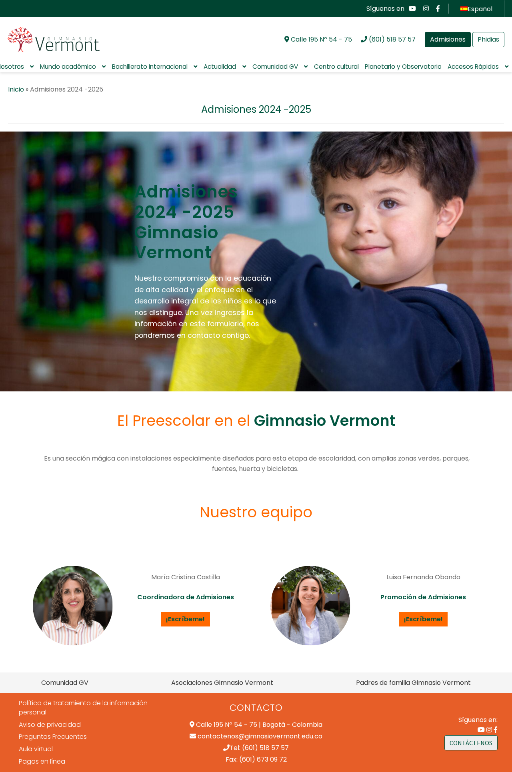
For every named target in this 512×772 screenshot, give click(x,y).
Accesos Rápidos (473, 66)
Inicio (16, 89)
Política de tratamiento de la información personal (83, 707)
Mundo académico (68, 66)
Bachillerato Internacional (150, 66)
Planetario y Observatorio (403, 66)
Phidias (488, 39)
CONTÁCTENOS (471, 743)
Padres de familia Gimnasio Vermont (413, 682)
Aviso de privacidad (50, 724)
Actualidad (220, 66)
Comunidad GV (275, 66)
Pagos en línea (42, 761)
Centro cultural (336, 66)
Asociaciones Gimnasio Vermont (222, 682)
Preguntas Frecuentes (53, 736)
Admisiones (448, 39)
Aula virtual (36, 749)
